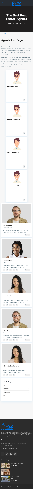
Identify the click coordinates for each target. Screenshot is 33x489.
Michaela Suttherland (11, 366)
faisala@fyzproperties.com (10, 448)
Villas (5, 396)
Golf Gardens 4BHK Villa (17, 463)
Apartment (6, 385)
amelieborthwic (13, 153)
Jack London (7, 226)
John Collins (7, 331)
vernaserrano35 (13, 186)
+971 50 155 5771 (7, 446)
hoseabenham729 (14, 86)
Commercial (6, 388)
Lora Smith (7, 296)
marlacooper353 (13, 119)
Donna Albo (7, 261)
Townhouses (7, 392)
